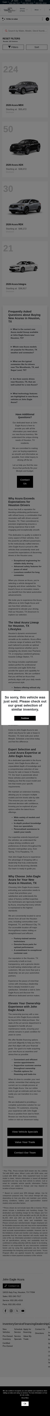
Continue (25, 718)
